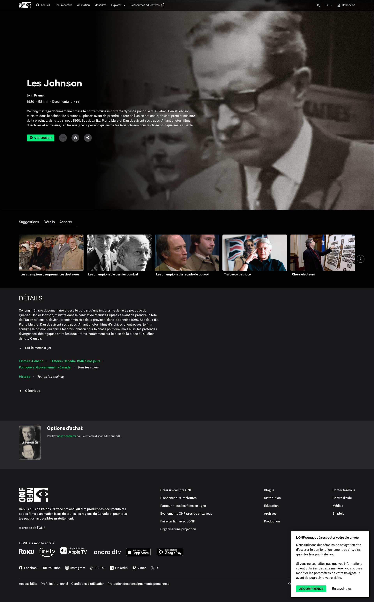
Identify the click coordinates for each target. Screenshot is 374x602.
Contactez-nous (344, 490)
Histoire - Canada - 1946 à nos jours (75, 361)
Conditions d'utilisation (87, 584)
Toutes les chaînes (50, 377)
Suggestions (29, 222)
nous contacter (66, 436)
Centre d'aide (342, 498)
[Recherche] (318, 5)
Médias (338, 506)
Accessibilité (28, 584)
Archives (270, 513)
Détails (49, 222)
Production (272, 521)
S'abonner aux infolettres (178, 498)
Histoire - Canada (31, 361)
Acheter (65, 222)
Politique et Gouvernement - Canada (45, 367)
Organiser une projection (178, 529)
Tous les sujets (88, 367)
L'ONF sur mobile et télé (36, 543)
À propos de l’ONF (32, 528)
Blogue (269, 490)
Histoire (24, 377)
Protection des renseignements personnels (138, 584)
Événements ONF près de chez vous (186, 513)
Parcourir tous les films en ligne (183, 506)
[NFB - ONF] (25, 5)
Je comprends (311, 589)
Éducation (271, 506)
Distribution (272, 498)
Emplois (338, 513)
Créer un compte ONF (176, 490)
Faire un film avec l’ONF (177, 521)
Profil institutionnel (54, 584)
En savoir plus (342, 588)
